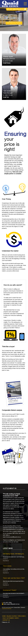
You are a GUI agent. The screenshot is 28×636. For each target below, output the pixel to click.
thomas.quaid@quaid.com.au (13, 537)
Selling (9, 616)
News (16, 618)
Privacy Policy (17, 607)
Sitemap (23, 607)
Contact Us (6, 620)
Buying (14, 616)
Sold (4, 618)
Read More (5, 560)
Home (3, 616)
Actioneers (10, 618)
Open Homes (21, 616)
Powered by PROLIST (6, 608)
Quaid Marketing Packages (14, 23)
